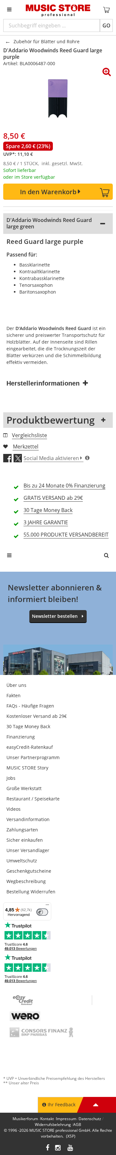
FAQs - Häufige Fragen (30, 706)
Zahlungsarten (22, 830)
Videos (13, 809)
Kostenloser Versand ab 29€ (36, 716)
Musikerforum (25, 1118)
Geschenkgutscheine (28, 871)
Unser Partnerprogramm (33, 757)
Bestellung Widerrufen (30, 892)
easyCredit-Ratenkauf (29, 747)
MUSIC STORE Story (27, 768)
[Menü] (47, 906)
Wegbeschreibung (26, 881)
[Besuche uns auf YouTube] (70, 1148)
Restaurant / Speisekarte (33, 799)
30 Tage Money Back (28, 726)
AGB (77, 1124)
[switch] (42, 912)
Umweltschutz (21, 861)
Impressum (66, 1118)
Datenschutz (90, 1118)
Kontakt (47, 1118)
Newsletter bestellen (55, 616)
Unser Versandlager (27, 850)
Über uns (16, 685)
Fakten (13, 695)
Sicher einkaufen (24, 840)
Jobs (10, 778)
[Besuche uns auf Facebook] (47, 1148)
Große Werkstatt (24, 788)
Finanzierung (20, 737)
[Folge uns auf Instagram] (58, 1148)
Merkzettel (25, 446)
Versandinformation (28, 819)
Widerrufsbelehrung (53, 1124)
